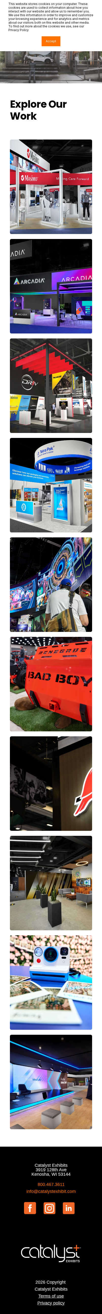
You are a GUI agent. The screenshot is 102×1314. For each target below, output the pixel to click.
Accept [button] (51, 41)
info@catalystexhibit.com (51, 1191)
